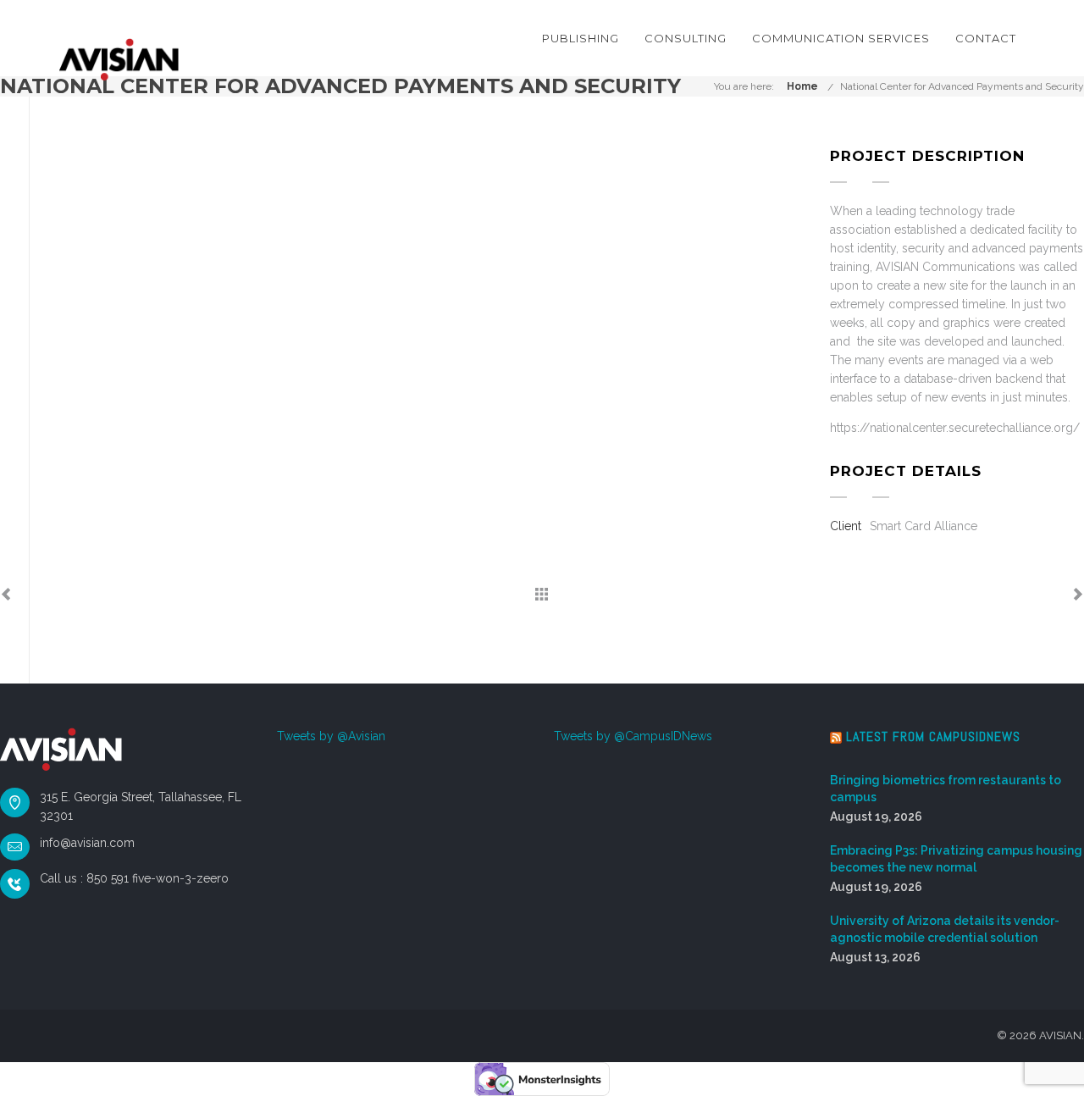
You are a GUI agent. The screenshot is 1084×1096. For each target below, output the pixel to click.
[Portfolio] (541, 595)
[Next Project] (1077, 595)
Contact (985, 38)
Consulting (685, 38)
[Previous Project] (6, 595)
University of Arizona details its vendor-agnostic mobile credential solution (944, 929)
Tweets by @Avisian (331, 736)
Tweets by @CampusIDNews (633, 736)
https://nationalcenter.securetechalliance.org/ (955, 428)
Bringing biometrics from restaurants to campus (945, 788)
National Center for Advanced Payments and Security (962, 86)
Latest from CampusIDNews (933, 736)
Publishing (580, 38)
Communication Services (841, 38)
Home (802, 86)
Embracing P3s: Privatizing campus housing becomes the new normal (956, 859)
